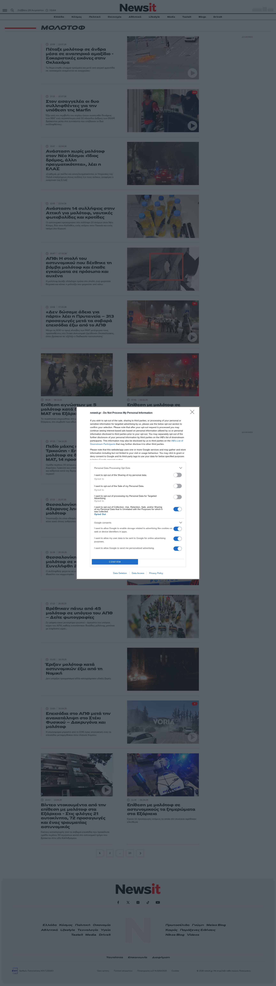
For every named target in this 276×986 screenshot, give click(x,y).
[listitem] (138, 468)
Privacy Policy (156, 573)
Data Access (138, 573)
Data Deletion (120, 573)
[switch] (177, 475)
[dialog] (138, 493)
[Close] (193, 413)
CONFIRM (115, 562)
